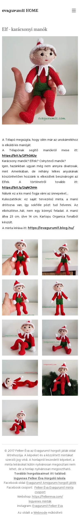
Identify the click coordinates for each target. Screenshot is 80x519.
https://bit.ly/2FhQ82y (19, 155)
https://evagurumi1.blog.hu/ (51, 228)
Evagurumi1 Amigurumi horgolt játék (51, 483)
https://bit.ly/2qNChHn (19, 187)
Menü (74, 10)
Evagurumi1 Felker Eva (47, 506)
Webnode (40, 512)
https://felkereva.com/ (47, 496)
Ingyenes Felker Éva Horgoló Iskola (39, 478)
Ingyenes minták (40, 501)
